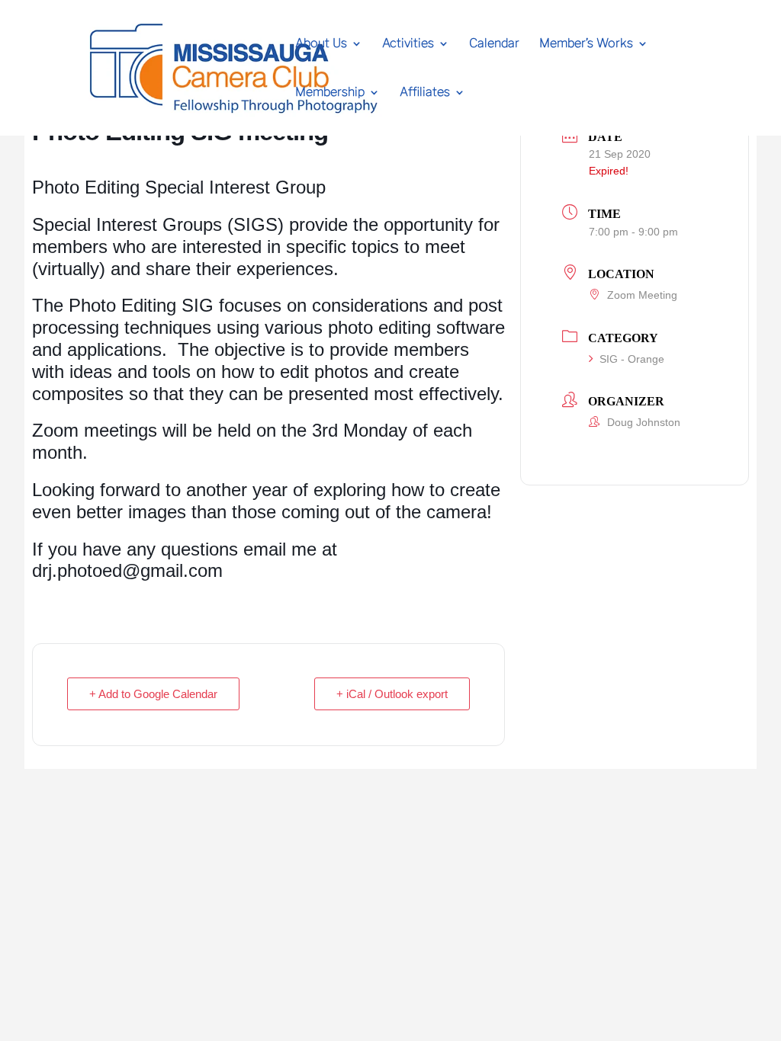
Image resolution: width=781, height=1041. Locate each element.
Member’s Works (586, 44)
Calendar (494, 44)
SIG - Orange (631, 359)
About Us (321, 44)
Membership (330, 93)
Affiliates (425, 93)
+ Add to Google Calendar (153, 693)
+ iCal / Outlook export (392, 693)
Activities (408, 44)
